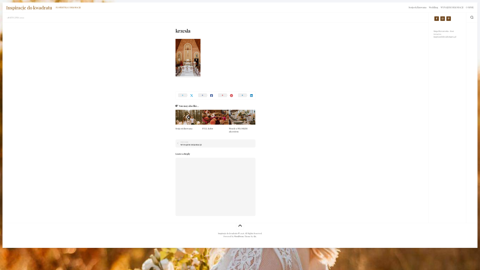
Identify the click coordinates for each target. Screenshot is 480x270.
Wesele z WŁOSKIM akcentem (238, 130)
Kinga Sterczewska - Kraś (444, 31)
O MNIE (470, 7)
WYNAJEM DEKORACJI (452, 7)
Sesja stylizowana (417, 7)
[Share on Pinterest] (226, 95)
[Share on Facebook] (206, 95)
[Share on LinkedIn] (246, 95)
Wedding (433, 7)
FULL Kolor (207, 128)
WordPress (239, 236)
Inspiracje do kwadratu (29, 7)
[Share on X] (186, 95)
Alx (254, 236)
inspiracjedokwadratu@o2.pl (445, 37)
